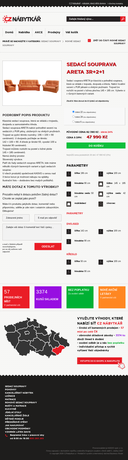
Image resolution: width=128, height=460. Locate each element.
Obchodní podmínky (17, 428)
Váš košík (72, 32)
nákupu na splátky (39, 177)
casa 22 (85, 112)
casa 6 (85, 122)
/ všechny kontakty (115, 4)
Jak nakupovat (14, 425)
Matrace (10, 399)
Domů (9, 32)
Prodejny (54, 32)
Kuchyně (10, 409)
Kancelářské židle (17, 415)
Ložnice (10, 396)
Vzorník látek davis (17, 431)
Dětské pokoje (14, 418)
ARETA (40, 163)
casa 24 (85, 117)
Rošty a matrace (15, 405)
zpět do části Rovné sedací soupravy (109, 42)
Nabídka (24, 32)
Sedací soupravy (51, 41)
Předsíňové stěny (16, 422)
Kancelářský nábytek (19, 392)
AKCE (39, 32)
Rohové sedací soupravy (21, 402)
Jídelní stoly (13, 412)
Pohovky (10, 389)
